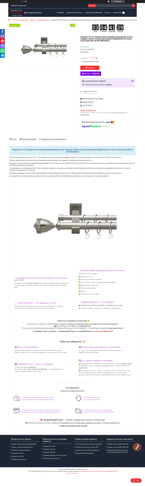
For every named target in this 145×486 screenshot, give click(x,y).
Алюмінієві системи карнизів (87, 450)
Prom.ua (84, 469)
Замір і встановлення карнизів (23, 444)
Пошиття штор (17, 453)
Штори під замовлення (20, 450)
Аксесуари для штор (51, 458)
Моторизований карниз (84, 453)
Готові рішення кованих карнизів (88, 444)
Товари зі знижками (93, 13)
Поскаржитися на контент (89, 471)
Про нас (107, 13)
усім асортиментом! (103, 331)
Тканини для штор (18, 459)
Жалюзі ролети (17, 456)
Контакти (117, 13)
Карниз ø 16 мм (49, 446)
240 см (32, 20)
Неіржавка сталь (43, 20)
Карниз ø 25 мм (49, 452)
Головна (60, 13)
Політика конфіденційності (108, 471)
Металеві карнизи (21, 20)
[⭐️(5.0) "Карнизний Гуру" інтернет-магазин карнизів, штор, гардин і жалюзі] (16, 12)
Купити (91, 68)
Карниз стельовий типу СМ (117, 447)
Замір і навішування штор (22, 447)
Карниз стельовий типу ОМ (117, 444)
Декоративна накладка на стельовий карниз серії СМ (117, 451)
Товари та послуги (74, 13)
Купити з (88, 74)
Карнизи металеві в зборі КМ (86, 447)
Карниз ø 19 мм (49, 449)
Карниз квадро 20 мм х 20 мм (55, 455)
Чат (137, 480)
